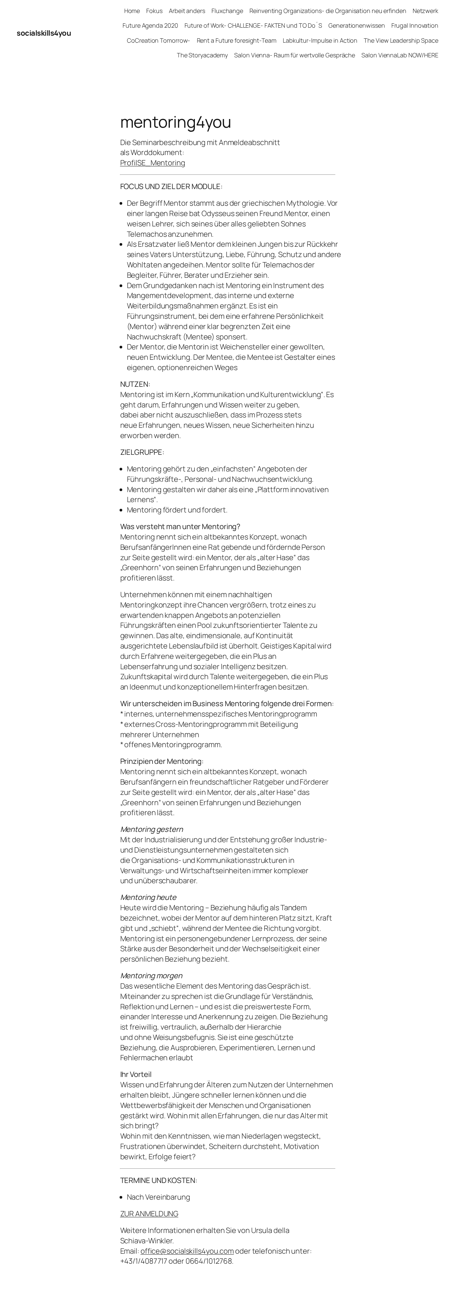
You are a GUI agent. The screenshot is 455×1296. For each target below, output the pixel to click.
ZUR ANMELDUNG (149, 1214)
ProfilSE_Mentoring (152, 163)
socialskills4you (44, 33)
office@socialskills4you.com (187, 1251)
